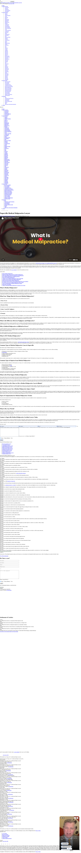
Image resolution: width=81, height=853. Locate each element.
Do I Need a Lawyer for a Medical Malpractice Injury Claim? (13, 282)
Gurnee (6, 41)
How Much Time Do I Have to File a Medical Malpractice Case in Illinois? (15, 281)
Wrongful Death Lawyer (6, 453)
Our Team (6, 8)
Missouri (5, 158)
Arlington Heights (7, 15)
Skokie (6, 72)
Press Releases (7, 100)
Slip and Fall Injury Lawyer (7, 450)
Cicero (6, 29)
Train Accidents (7, 92)
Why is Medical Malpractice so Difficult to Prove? (11, 276)
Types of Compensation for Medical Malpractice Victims (12, 283)
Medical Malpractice (8, 87)
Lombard (6, 153)
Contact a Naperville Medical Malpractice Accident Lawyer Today (13, 285)
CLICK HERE (16, 752)
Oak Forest (6, 59)
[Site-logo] (11, 2)
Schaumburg (7, 71)
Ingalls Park (6, 148)
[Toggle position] (75, 818)
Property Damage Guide (8, 101)
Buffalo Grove (7, 22)
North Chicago (7, 58)
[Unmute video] (61, 818)
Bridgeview (6, 21)
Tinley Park (6, 74)
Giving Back (7, 11)
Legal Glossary (7, 99)
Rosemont (6, 70)
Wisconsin (6, 78)
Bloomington (7, 19)
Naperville (6, 57)
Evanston (6, 39)
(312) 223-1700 (11, 3)
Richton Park (7, 68)
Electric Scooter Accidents (9, 86)
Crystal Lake (7, 31)
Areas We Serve (5, 12)
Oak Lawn (6, 60)
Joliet (5, 150)
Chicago (6, 13)
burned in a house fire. (11, 481)
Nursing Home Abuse (8, 89)
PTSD (11, 365)
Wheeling (6, 77)
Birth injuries (4, 352)
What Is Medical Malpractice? (7, 273)
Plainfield (6, 67)
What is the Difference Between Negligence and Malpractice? (13, 275)
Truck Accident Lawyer (6, 451)
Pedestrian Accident (5, 836)
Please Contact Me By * (31, 436)
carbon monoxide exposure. (21, 473)
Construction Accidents (8, 85)
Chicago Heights (7, 27)
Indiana (5, 147)
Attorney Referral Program (7, 838)
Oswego (6, 64)
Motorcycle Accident (5, 835)
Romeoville (6, 69)
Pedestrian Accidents (8, 90)
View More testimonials (4, 555)
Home (3, 5)
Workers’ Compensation (8, 94)
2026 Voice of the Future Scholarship (10, 104)
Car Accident (4, 833)
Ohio (5, 62)
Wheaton (6, 76)
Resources (4, 96)
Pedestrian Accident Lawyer (7, 449)
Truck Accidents (7, 93)
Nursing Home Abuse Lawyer (7, 448)
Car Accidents (7, 83)
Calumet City (7, 24)
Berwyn (6, 18)
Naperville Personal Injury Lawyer (9, 215)
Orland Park (6, 63)
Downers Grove (7, 34)
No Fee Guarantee (7, 10)
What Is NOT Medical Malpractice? (8, 277)
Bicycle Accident (5, 834)
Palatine (6, 65)
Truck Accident (5, 837)
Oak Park (6, 61)
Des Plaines (6, 32)
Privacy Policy (38, 830)
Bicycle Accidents (7, 81)
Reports (6, 102)
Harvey (6, 42)
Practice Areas (4, 80)
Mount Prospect (7, 56)
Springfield (6, 73)
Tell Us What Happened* (65, 427)
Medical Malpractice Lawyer (7, 446)
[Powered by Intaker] (71, 850)
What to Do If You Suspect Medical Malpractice (10, 280)
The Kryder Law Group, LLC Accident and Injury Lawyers (46, 263)
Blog (5, 97)
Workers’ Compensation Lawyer (8, 452)
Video (6, 103)
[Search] (12, 1)
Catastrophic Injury (8, 84)
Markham (6, 154)
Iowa (5, 149)
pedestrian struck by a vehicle (10, 485)
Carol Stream (7, 25)
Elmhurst (6, 38)
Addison (6, 14)
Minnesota (6, 157)
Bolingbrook (7, 20)
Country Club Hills (8, 30)
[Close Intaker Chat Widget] (77, 818)
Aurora (6, 16)
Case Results (7, 7)
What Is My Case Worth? (6, 284)
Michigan (6, 156)
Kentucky (6, 151)
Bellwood (6, 17)
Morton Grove (7, 55)
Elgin (6, 36)
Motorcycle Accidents (8, 88)
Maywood (6, 155)
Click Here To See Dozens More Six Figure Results (9, 631)
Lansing (5, 152)
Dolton (6, 33)
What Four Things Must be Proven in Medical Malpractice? (12, 274)
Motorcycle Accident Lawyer (7, 447)
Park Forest (6, 66)
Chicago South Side (8, 28)
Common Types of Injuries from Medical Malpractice (11, 279)
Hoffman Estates (7, 146)
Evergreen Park (7, 40)
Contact (3, 105)
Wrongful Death (7, 95)
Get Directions (8, 590)
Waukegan (6, 75)
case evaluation (14, 269)
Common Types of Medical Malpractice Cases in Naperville (12, 278)
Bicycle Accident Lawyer (6, 443)
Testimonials (7, 9)
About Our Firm (5, 6)
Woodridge (6, 79)
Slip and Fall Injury (8, 91)
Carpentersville (7, 26)
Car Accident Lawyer (6, 444)
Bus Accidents (7, 82)
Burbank (6, 23)
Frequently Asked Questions (9, 98)
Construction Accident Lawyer (7, 445)
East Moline (7, 35)
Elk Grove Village (7, 37)
